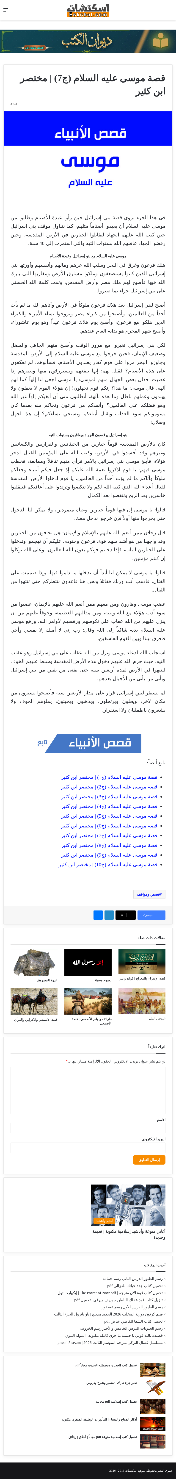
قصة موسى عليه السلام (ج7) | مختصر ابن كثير (109, 835)
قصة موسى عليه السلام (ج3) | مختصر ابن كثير (109, 796)
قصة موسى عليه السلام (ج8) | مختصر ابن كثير (109, 845)
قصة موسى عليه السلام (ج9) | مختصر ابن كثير (109, 855)
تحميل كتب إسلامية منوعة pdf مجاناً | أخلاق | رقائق (103, 1437)
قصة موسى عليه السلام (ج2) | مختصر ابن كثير (109, 787)
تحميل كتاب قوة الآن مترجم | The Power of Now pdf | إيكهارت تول (110, 1293)
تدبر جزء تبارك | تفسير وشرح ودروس (111, 1383)
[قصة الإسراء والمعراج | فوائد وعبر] (141, 961)
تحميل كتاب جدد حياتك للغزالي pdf (135, 1286)
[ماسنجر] (98, 915)
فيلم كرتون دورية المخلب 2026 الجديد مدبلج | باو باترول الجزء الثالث (108, 1314)
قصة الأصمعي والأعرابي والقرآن (36, 1019)
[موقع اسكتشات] (88, 10)
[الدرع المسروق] (34, 962)
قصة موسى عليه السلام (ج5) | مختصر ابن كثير (109, 816)
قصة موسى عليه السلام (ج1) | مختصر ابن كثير (109, 777)
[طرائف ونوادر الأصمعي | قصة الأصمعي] (87, 1001)
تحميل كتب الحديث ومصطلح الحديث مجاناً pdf (106, 1365)
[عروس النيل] (141, 1001)
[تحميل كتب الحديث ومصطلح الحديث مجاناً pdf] (152, 1370)
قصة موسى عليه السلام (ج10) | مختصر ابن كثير (108, 864)
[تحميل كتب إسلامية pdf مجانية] (152, 1406)
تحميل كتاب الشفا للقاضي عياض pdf (133, 1321)
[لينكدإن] (109, 915)
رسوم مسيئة (103, 980)
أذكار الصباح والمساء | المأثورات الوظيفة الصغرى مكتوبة (99, 1419)
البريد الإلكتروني (153, 1139)
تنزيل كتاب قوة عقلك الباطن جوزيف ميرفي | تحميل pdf (118, 1300)
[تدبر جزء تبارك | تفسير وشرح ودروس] (152, 1388)
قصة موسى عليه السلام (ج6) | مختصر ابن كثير (109, 826)
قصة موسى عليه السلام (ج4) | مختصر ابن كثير (109, 806)
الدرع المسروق (47, 980)
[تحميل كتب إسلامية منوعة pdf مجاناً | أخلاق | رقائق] (152, 1441)
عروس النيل (157, 1018)
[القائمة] (5, 12)
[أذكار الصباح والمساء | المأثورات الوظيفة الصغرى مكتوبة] (152, 1424)
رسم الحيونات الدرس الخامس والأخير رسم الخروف (121, 1328)
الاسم (161, 1119)
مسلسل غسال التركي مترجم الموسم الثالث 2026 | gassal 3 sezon (110, 1342)
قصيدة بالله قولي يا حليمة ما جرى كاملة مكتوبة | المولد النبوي (114, 1335)
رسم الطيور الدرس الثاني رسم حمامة (132, 1278)
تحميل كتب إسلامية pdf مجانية (116, 1401)
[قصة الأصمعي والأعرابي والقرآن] (34, 1001)
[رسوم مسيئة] (87, 962)
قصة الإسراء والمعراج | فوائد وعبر (142, 978)
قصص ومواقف (148, 894)
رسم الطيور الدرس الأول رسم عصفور (132, 1307)
